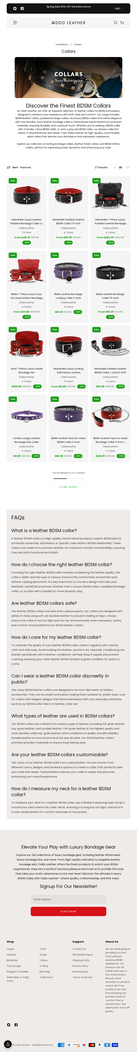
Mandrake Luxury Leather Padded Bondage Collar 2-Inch (26, 221)
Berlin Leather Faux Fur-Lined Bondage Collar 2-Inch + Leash (110, 440)
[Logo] (68, 22)
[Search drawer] (115, 22)
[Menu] (15, 23)
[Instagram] (15, 8)
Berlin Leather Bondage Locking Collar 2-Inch (68, 296)
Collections (62, 44)
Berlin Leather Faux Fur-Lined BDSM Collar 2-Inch (68, 440)
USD (117, 8)
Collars (78, 44)
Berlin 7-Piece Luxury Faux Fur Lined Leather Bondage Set (27, 296)
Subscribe (68, 911)
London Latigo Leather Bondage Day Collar (26, 440)
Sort (22, 167)
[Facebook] (22, 8)
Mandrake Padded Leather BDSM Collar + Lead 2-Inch (110, 370)
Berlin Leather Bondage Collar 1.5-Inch (110, 296)
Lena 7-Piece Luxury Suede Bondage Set (27, 370)
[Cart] (122, 22)
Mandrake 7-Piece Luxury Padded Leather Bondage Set (110, 221)
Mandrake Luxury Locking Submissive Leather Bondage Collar (68, 371)
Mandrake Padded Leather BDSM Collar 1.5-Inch (68, 221)
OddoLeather (26, 228)
